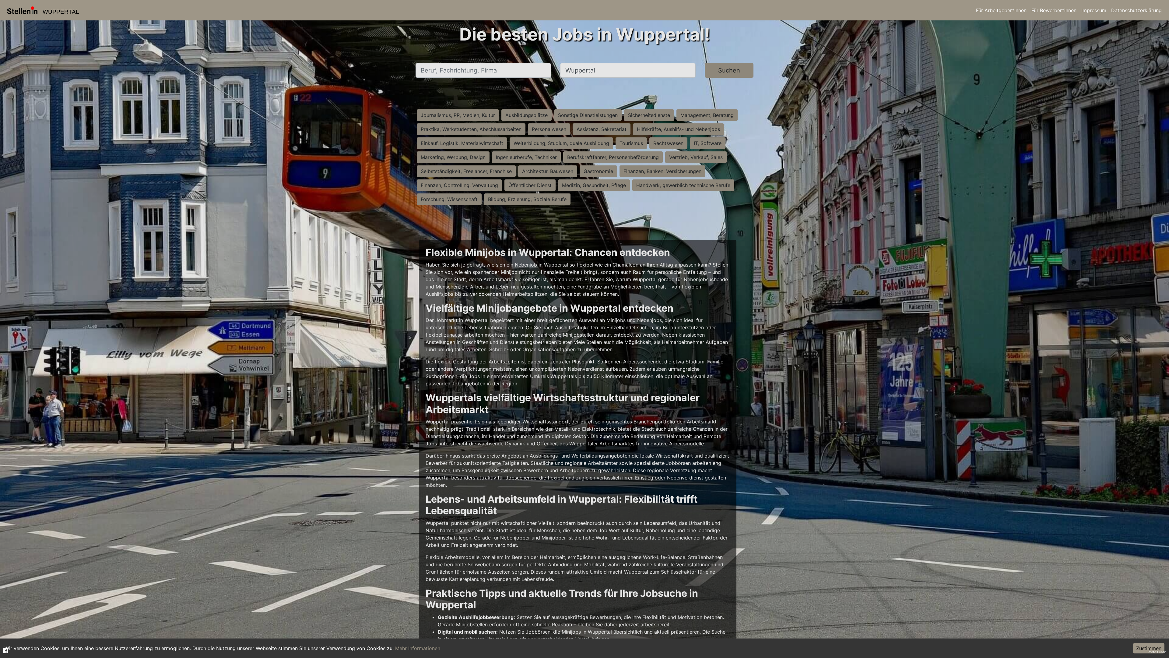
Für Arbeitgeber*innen (1001, 10)
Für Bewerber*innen (1053, 10)
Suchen (729, 70)
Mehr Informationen (417, 648)
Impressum (1093, 10)
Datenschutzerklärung (1136, 10)
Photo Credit (1157, 652)
